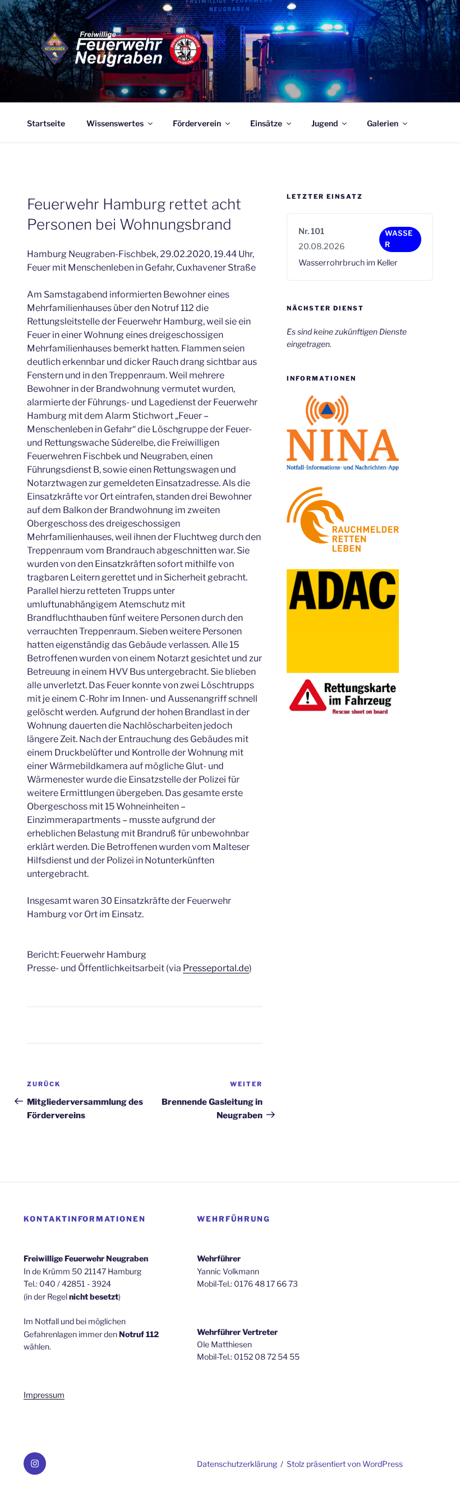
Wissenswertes (115, 123)
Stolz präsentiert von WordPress (345, 1464)
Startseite (46, 123)
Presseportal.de (216, 968)
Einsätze (266, 123)
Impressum (44, 1394)
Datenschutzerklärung (237, 1464)
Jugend (324, 123)
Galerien (382, 123)
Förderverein (197, 123)
